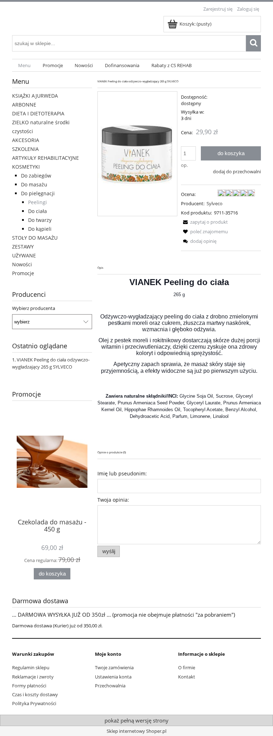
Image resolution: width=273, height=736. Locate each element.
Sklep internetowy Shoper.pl (136, 731)
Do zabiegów (36, 175)
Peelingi (37, 202)
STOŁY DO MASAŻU (35, 237)
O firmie (186, 667)
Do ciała (37, 211)
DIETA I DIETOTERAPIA (38, 113)
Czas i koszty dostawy (35, 694)
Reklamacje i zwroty (33, 677)
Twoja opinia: (113, 499)
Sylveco (215, 203)
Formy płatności (29, 685)
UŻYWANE (24, 255)
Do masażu (34, 184)
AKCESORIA (25, 140)
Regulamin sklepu (30, 667)
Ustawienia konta (113, 677)
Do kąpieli (40, 228)
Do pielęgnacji (38, 193)
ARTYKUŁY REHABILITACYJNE (45, 157)
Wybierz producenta (33, 308)
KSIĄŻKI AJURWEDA (35, 95)
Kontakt (186, 677)
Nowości (22, 264)
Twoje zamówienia (114, 667)
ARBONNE (24, 104)
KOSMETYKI (26, 166)
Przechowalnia (110, 685)
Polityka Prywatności (34, 703)
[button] (204, 222)
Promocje (23, 273)
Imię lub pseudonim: (122, 473)
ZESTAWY (23, 246)
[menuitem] (24, 65)
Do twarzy (40, 220)
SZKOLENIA (25, 149)
